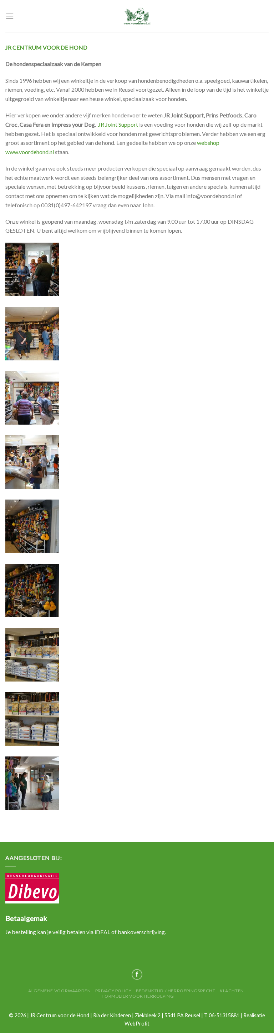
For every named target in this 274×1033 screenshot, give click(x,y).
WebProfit (137, 1024)
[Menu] (9, 16)
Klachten (232, 990)
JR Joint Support (118, 124)
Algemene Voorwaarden (59, 990)
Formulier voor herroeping (138, 996)
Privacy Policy (113, 990)
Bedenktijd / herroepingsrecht (175, 990)
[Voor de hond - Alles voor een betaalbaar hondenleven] (137, 16)
